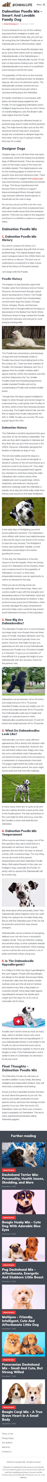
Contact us (6, 1451)
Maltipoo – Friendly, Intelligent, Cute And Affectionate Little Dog (20, 1321)
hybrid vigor (37, 178)
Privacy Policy (8, 1438)
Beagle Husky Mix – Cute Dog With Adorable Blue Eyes (21, 1226)
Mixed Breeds (9, 1170)
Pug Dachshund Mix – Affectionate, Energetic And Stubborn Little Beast (22, 1273)
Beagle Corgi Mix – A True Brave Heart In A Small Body (22, 1415)
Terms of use (7, 1434)
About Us (6, 1447)
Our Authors (7, 1442)
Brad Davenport (11, 24)
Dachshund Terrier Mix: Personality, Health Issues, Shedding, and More (23, 1178)
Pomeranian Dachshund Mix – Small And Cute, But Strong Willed (22, 1368)
